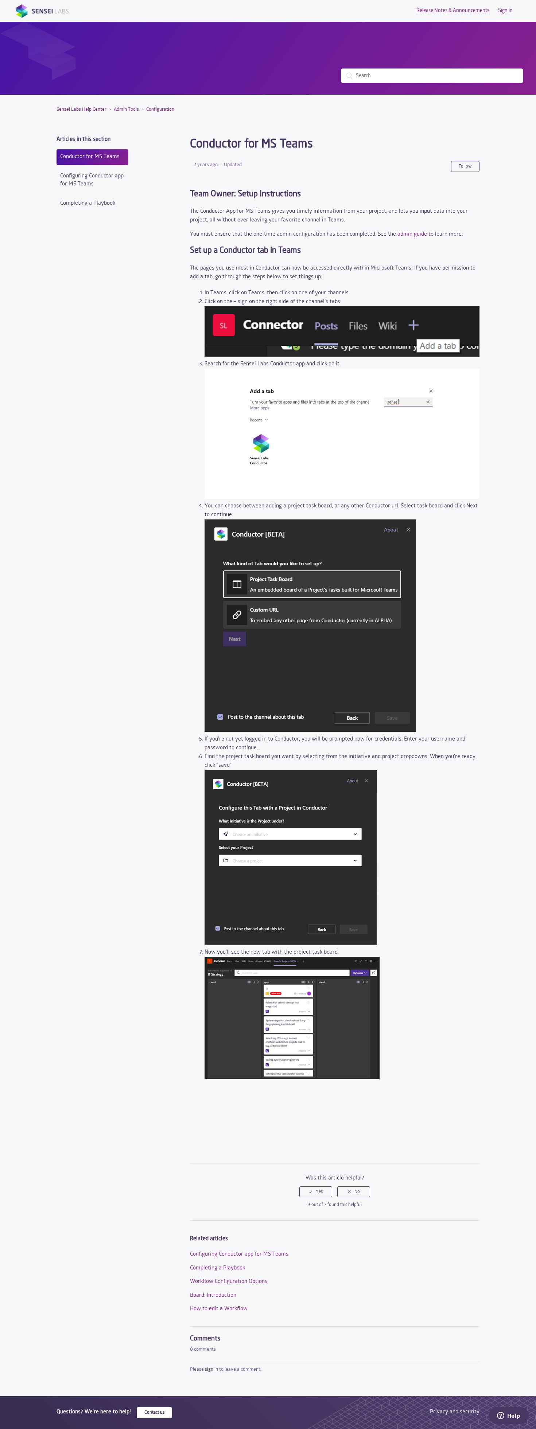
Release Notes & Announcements (452, 10)
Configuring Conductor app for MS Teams (92, 180)
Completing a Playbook (87, 203)
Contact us (154, 1412)
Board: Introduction (213, 1295)
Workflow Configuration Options (228, 1281)
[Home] (42, 11)
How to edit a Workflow (219, 1309)
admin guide (412, 234)
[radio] (315, 1191)
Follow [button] (465, 166)
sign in (211, 1369)
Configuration (160, 109)
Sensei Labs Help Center (81, 109)
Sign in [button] (505, 10)
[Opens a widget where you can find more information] (509, 1416)
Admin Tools (126, 109)
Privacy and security (454, 1412)
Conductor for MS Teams (90, 157)
